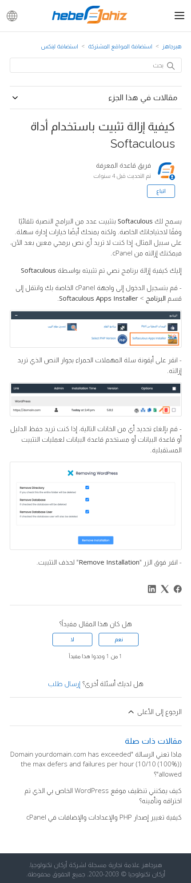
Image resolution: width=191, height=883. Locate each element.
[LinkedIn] (152, 589)
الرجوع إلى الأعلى (158, 711)
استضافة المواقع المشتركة (120, 46)
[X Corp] (165, 589)
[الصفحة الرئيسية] (89, 20)
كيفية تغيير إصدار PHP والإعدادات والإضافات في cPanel (104, 816)
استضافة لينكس (59, 46)
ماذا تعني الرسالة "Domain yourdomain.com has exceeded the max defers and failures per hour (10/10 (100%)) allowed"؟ (96, 764)
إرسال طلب (64, 683)
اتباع (161, 191)
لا (72, 639)
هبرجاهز (172, 46)
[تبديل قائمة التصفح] (179, 16)
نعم (119, 639)
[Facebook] (178, 589)
